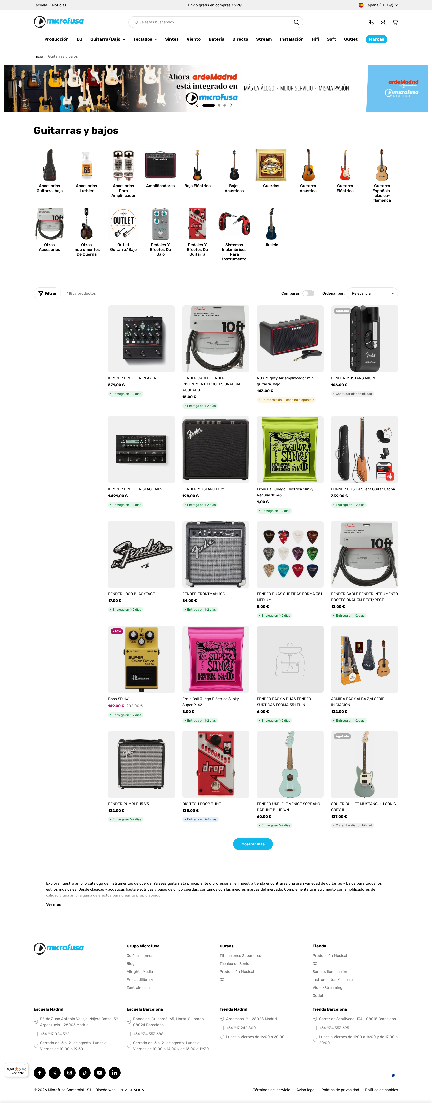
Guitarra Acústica (308, 188)
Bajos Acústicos (234, 188)
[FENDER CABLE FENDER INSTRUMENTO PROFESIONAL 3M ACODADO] (216, 338)
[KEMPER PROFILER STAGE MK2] (141, 449)
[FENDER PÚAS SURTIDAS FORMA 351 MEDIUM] (290, 554)
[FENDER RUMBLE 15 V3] (141, 764)
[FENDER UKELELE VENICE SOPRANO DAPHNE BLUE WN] (290, 764)
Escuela (40, 5)
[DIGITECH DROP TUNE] (216, 764)
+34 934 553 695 (334, 1028)
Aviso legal (306, 1090)
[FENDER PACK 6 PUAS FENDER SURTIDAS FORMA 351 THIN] (290, 659)
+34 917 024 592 (55, 1034)
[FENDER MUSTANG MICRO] (364, 338)
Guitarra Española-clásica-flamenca (382, 193)
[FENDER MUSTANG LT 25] (216, 449)
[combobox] (216, 22)
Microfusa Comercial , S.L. (70, 1090)
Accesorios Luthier (86, 188)
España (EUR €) (379, 5)
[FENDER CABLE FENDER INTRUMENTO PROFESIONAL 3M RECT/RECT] (364, 554)
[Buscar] (297, 22)
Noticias (59, 5)
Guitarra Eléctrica (345, 188)
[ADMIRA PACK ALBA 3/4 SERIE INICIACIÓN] (364, 659)
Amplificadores (160, 185)
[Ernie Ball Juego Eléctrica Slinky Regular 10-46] (290, 449)
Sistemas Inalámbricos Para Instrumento (234, 252)
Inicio (38, 56)
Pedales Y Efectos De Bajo (160, 249)
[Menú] (25, 1066)
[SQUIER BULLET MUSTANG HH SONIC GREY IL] (364, 764)
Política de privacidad (340, 1090)
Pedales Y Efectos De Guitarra (197, 249)
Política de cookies (381, 1090)
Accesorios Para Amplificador (124, 190)
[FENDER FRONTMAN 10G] (216, 554)
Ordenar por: (333, 293)
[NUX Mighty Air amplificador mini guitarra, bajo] (290, 338)
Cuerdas (271, 185)
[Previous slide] (197, 105)
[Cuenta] (383, 22)
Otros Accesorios (49, 247)
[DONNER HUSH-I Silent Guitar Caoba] (364, 449)
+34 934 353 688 (148, 1034)
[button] (208, 105)
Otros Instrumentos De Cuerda (87, 249)
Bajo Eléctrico (197, 185)
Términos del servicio (271, 1090)
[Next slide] (231, 105)
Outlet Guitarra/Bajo (123, 247)
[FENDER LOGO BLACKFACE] (141, 554)
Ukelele (271, 244)
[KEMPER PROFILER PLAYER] (141, 338)
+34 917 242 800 (241, 1028)
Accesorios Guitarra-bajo (50, 188)
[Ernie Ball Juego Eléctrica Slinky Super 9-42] (216, 659)
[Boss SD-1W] (141, 659)
